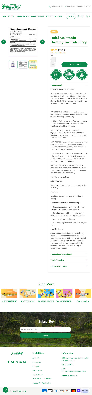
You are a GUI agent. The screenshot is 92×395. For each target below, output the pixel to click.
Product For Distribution (42, 383)
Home (4, 16)
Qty (51, 55)
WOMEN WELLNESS (64, 295)
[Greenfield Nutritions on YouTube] (12, 362)
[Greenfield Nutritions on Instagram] (16, 362)
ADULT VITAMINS (9, 295)
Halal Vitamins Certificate (42, 379)
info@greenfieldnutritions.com (78, 6)
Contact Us (37, 362)
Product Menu (21, 16)
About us (11, 16)
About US (36, 358)
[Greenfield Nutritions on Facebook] (8, 362)
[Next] (42, 42)
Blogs (60, 16)
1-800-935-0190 (57, 6)
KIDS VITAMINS (28, 295)
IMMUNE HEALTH (46, 295)
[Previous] (3, 42)
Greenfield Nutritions (18, 391)
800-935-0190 (73, 375)
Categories (37, 366)
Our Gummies (83, 295)
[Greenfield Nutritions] (11, 7)
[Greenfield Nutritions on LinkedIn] (20, 362)
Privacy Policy (38, 374)
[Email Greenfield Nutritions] (24, 362)
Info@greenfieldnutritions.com (74, 371)
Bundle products (37, 16)
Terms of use (37, 370)
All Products (51, 16)
